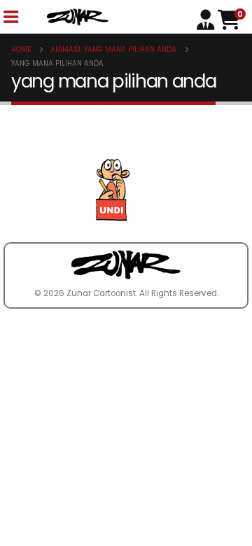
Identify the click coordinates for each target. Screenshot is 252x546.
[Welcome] (207, 18)
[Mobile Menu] (10, 17)
